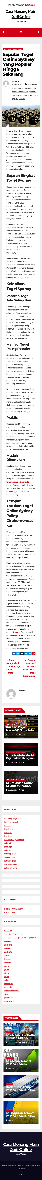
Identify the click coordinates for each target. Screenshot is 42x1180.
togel (13, 99)
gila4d (6, 966)
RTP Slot (8, 931)
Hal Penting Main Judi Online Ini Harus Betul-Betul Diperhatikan (29, 668)
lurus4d (9, 1032)
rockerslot (8, 987)
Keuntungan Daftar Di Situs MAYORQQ (19, 784)
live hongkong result (12, 819)
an (5, 941)
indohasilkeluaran (18, 92)
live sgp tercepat (11, 822)
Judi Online (7, 49)
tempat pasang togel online (28, 95)
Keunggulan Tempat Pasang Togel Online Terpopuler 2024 (20, 1116)
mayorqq (7, 963)
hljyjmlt (32, 88)
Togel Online (17, 49)
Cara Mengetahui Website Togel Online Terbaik (13, 666)
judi (27, 92)
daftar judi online (23, 88)
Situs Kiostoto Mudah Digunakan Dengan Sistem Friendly (20, 758)
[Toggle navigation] (21, 32)
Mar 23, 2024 (13, 1094)
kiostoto (14, 95)
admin (16, 81)
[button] (38, 32)
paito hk (7, 850)
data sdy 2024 (10, 861)
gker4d (9, 941)
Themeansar (21, 1169)
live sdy (7, 826)
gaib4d (7, 955)
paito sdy (8, 843)
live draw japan (10, 864)
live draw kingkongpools (14, 840)
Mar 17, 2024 (13, 1120)
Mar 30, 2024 (13, 1068)
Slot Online (20, 779)
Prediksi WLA (10, 912)
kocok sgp (8, 829)
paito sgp (8, 847)
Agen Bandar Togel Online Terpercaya (20, 938)
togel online (20, 99)
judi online (33, 92)
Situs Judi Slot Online (13, 934)
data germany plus (11, 868)
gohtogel (7, 980)
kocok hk (8, 833)
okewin (7, 994)
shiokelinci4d (9, 1001)
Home (21, 1174)
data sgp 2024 (10, 854)
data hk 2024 (9, 857)
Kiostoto (16, 632)
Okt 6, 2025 (12, 1042)
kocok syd (8, 836)
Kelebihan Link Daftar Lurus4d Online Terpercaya (21, 1038)
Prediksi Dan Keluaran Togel (16, 909)
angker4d (8, 945)
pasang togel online (12, 998)
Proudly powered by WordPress (13, 1165)
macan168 (8, 984)
